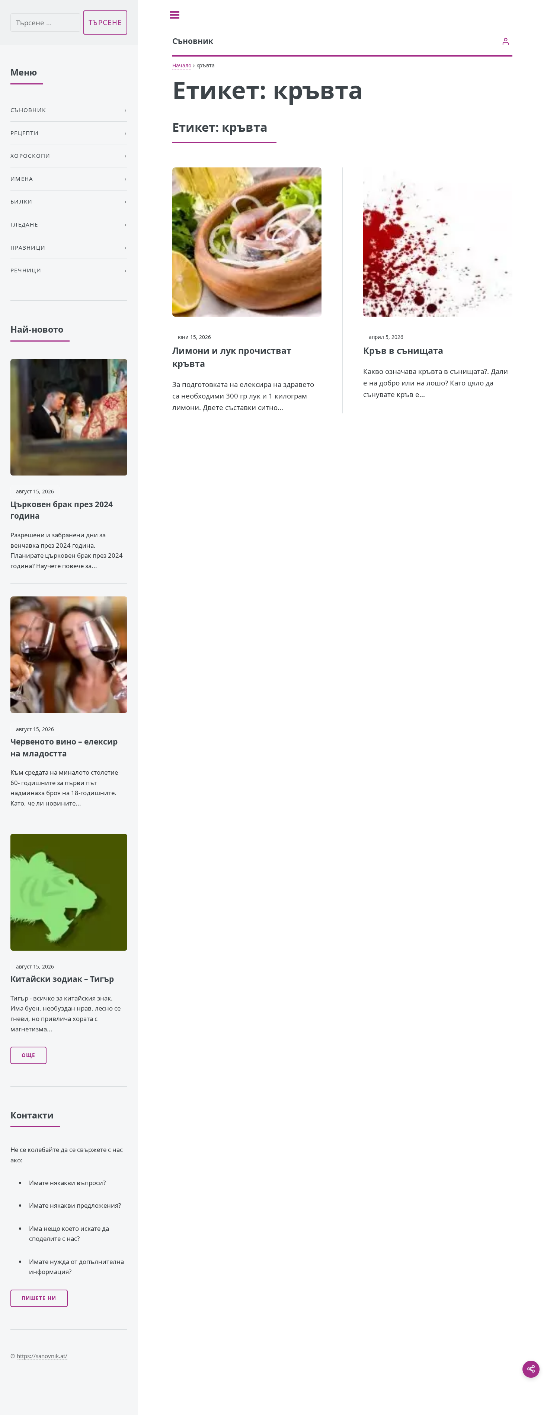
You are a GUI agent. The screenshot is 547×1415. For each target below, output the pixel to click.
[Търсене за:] (45, 22)
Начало (181, 65)
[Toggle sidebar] (174, 15)
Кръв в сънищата (403, 350)
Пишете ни (39, 1298)
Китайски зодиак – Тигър (62, 979)
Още (28, 1055)
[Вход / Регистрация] (505, 41)
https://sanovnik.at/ (42, 1356)
